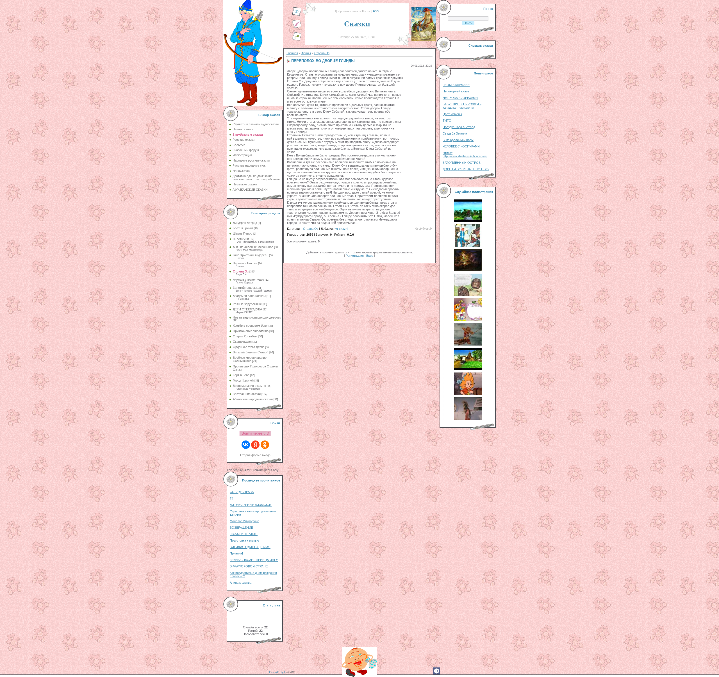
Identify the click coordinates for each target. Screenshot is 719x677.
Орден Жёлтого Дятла (248, 347)
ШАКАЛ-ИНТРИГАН (244, 534)
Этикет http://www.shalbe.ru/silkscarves (465, 154)
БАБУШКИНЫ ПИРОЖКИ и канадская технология (462, 106)
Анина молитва (240, 582)
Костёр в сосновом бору (250, 325)
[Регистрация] (296, 27)
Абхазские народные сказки (253, 399)
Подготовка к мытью (244, 540)
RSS (376, 11)
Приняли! (236, 553)
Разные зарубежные (247, 304)
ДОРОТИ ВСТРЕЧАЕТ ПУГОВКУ (466, 169)
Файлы (306, 53)
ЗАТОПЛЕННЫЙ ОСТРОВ (462, 162)
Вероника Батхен (245, 263)
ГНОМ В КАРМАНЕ (456, 85)
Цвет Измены (452, 114)
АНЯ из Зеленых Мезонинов (253, 247)
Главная (292, 53)
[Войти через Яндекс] (255, 444)
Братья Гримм (243, 228)
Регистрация (355, 255)
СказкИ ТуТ (277, 672)
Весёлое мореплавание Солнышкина (250, 359)
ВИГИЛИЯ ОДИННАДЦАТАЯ (250, 547)
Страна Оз (241, 271)
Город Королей (243, 380)
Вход (369, 255)
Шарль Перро (242, 233)
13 (231, 498)
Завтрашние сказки (247, 394)
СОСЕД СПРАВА (242, 492)
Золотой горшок (244, 287)
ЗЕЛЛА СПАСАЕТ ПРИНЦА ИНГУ (254, 560)
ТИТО (447, 120)
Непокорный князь (456, 91)
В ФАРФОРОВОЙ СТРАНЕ (249, 566)
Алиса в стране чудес (248, 279)
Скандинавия (242, 341)
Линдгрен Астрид (245, 222)
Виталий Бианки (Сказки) (251, 352)
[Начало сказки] (296, 15)
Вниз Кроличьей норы (458, 140)
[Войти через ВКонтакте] (246, 444)
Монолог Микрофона (244, 521)
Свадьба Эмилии (455, 133)
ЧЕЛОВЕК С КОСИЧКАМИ (461, 146)
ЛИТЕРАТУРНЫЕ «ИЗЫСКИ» (251, 504)
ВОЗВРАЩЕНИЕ (241, 527)
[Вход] (296, 39)
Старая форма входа (255, 455)
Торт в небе (241, 375)
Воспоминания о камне (249, 385)
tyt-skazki (341, 228)
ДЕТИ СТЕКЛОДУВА (247, 309)
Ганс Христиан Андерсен (250, 255)
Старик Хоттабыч (245, 336)
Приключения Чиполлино (251, 331)
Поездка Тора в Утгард (459, 127)
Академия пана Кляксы (249, 295)
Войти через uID (255, 433)
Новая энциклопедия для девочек (257, 317)
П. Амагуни (241, 238)
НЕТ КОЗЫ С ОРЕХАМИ (460, 97)
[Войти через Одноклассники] (265, 444)
